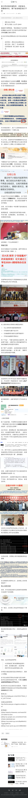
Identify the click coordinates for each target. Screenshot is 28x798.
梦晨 (4, 13)
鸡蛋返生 (7, 733)
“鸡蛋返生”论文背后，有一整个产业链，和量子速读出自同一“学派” (19, 744)
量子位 (19, 13)
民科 (3, 733)
